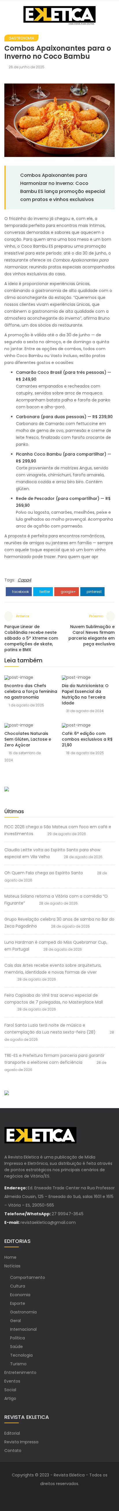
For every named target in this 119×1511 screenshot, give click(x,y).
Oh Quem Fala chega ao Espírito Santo (43, 873)
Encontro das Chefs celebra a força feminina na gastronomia (30, 691)
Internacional (23, 1329)
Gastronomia (21, 38)
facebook (20, 591)
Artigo (10, 1398)
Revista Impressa (21, 1442)
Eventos (12, 1381)
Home (10, 1257)
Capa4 (24, 580)
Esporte (17, 1303)
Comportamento (27, 1277)
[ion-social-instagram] (65, 1495)
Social (10, 1390)
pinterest (94, 591)
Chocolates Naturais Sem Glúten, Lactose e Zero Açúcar (27, 739)
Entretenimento (20, 1372)
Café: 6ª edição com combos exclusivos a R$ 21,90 (87, 739)
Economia (20, 1295)
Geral (15, 1321)
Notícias (12, 1266)
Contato (12, 1450)
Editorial (12, 1433)
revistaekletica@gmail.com (48, 1222)
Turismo (18, 1364)
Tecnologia (21, 1355)
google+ (68, 591)
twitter (44, 591)
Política (17, 1338)
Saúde (16, 1346)
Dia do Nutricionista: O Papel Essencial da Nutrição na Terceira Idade (85, 694)
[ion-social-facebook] (53, 1495)
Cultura (17, 1286)
